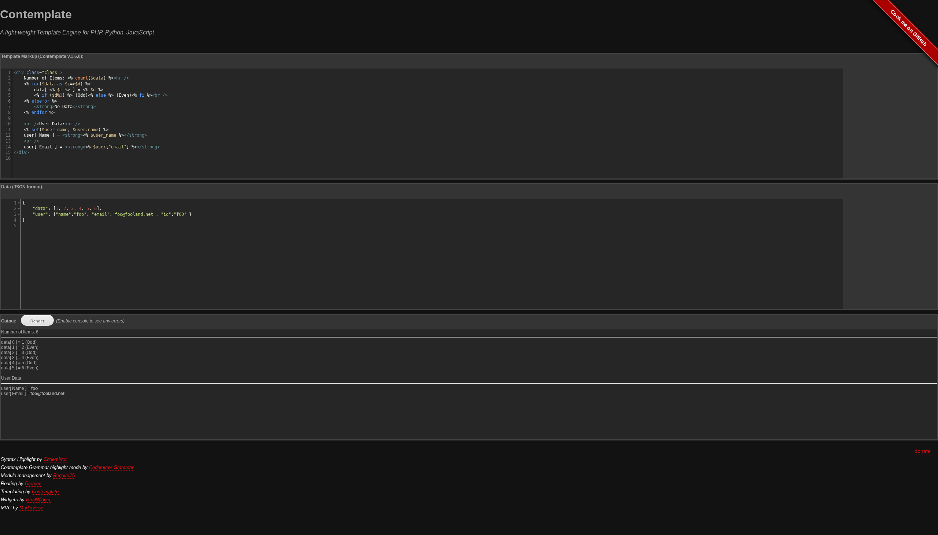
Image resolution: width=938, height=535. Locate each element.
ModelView (31, 507)
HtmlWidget (38, 499)
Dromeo (33, 483)
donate (923, 451)
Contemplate (45, 491)
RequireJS (64, 475)
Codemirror (55, 459)
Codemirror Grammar (111, 467)
